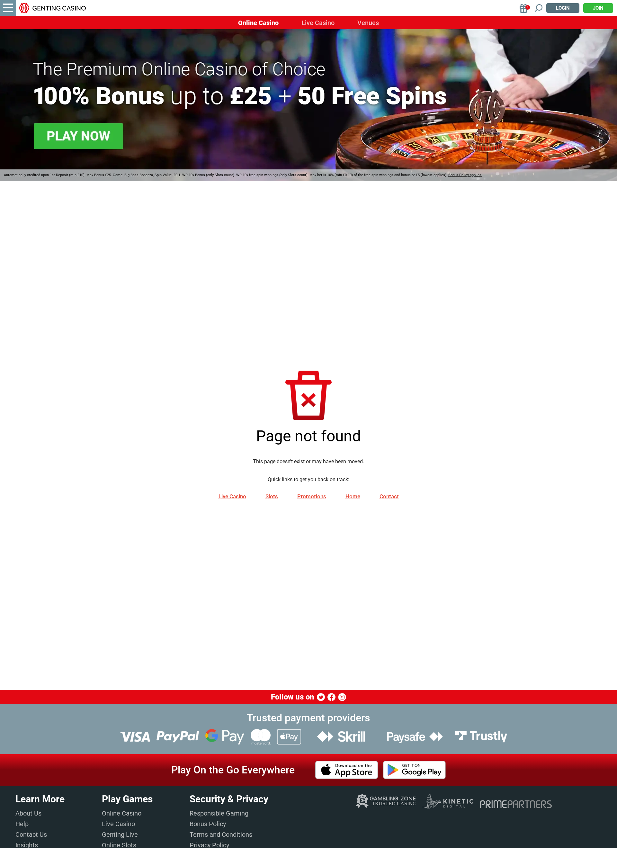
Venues (368, 23)
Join (598, 8)
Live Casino (318, 23)
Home (352, 496)
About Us (28, 813)
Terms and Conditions (221, 834)
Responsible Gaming (219, 813)
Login (563, 8)
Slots (271, 496)
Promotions (311, 496)
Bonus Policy (208, 824)
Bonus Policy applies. (465, 175)
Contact (389, 496)
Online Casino (258, 23)
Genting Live (120, 834)
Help (22, 824)
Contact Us (31, 834)
